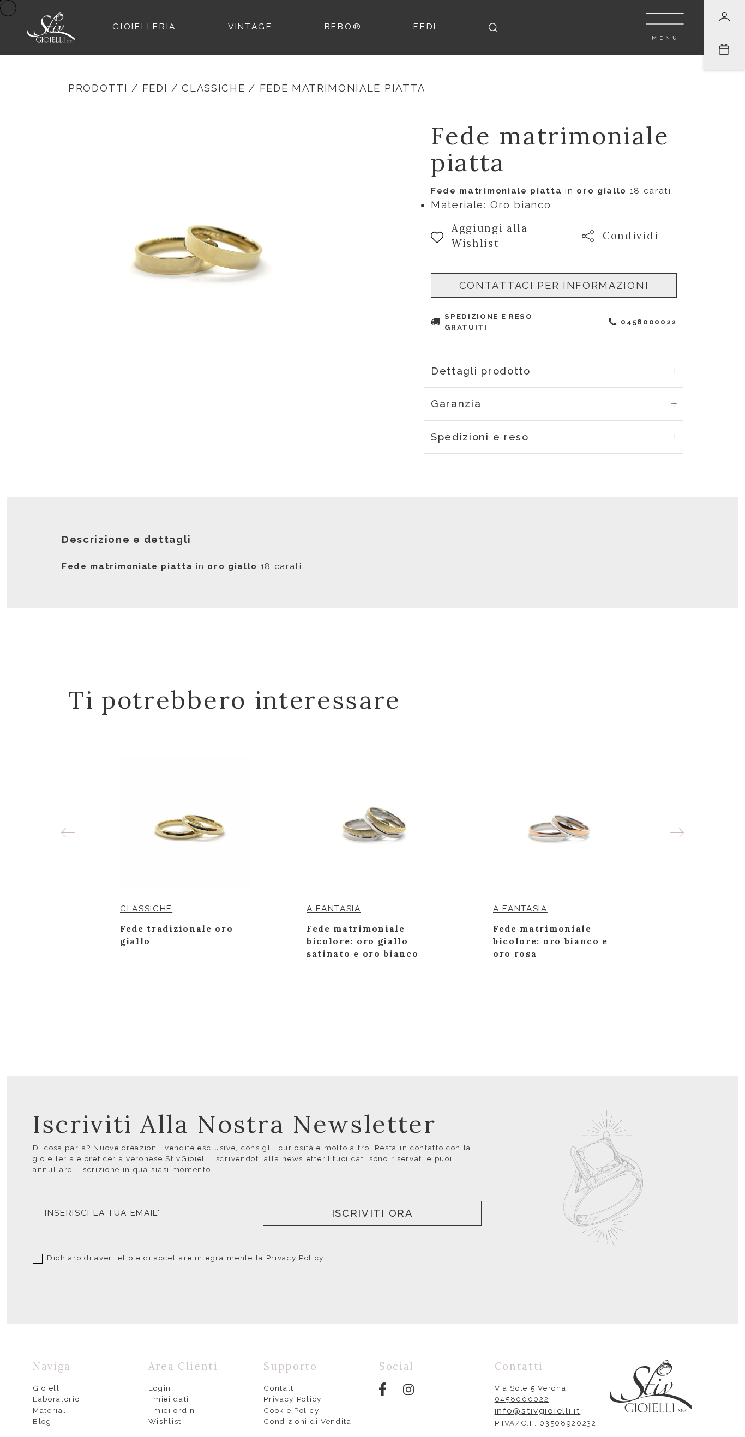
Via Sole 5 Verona (531, 1388)
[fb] (382, 1388)
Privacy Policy (295, 1257)
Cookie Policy (291, 1410)
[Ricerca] (493, 27)
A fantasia (334, 909)
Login (159, 1388)
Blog (42, 1421)
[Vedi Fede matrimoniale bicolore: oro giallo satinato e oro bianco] (372, 823)
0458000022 (649, 321)
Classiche (213, 88)
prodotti (98, 88)
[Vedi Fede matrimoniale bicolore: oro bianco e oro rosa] (559, 823)
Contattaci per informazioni (553, 285)
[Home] (51, 26)
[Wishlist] (245, 909)
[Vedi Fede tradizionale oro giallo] (186, 823)
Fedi (155, 88)
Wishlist (165, 1421)
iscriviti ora (372, 1213)
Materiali (51, 1410)
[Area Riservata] (724, 16)
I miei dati (169, 1398)
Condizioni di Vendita (307, 1421)
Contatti (279, 1388)
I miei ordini (173, 1410)
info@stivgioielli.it (538, 1411)
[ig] (408, 1389)
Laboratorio (56, 1398)
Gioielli (47, 1388)
